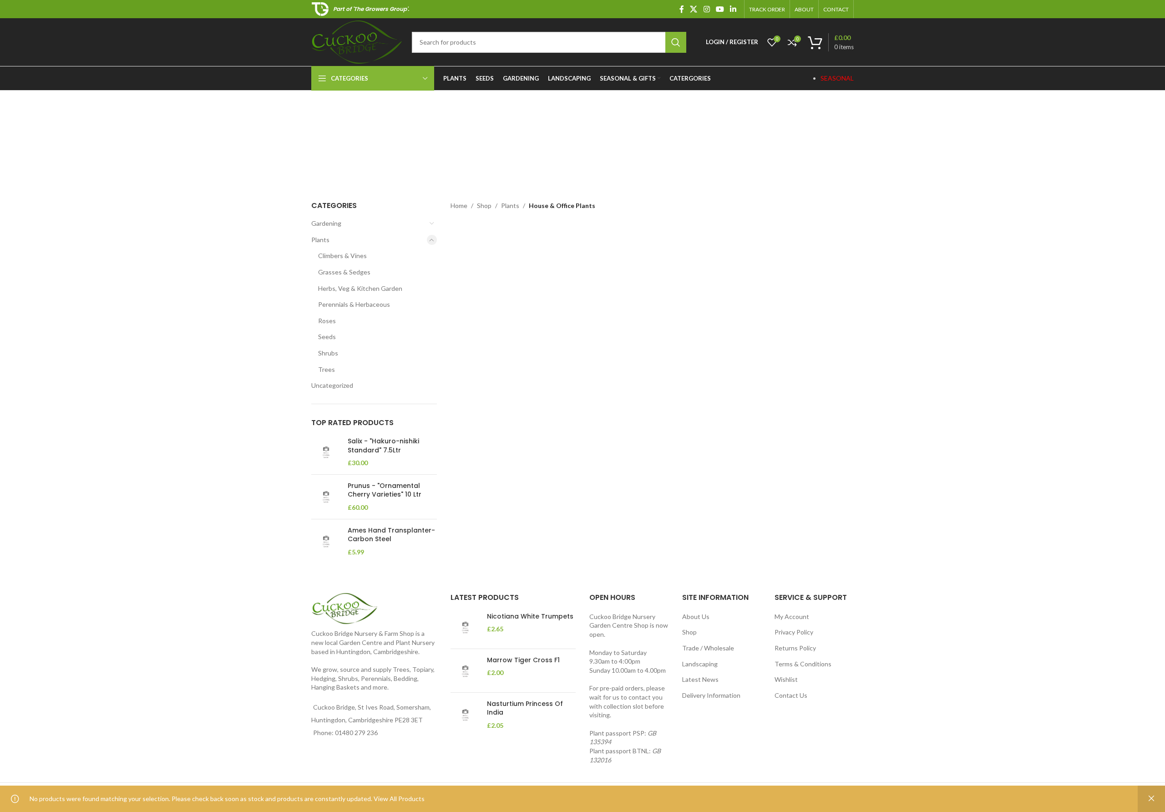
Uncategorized (332, 385)
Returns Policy (795, 648)
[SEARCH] (675, 42)
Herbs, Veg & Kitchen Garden (360, 288)
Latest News (700, 679)
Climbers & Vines (342, 255)
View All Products (399, 798)
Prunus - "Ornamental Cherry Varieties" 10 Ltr (384, 490)
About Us (695, 616)
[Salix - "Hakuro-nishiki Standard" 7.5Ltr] (326, 452)
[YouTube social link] (720, 9)
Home (459, 205)
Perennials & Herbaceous (354, 304)
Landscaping (700, 664)
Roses (327, 321)
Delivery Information (711, 695)
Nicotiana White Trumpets (530, 616)
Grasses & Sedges (344, 272)
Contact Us (791, 695)
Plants (320, 240)
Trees (326, 369)
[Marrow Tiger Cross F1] (465, 670)
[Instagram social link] (706, 9)
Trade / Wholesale (708, 648)
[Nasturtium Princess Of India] (465, 715)
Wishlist (786, 679)
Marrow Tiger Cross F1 (523, 660)
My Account (792, 616)
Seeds (327, 336)
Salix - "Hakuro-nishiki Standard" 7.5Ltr (383, 446)
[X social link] (693, 9)
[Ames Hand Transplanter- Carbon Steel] (326, 541)
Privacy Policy (794, 632)
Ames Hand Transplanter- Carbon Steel (391, 535)
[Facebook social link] (681, 9)
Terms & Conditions (803, 664)
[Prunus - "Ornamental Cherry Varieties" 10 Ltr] (326, 497)
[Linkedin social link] (733, 9)
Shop (484, 205)
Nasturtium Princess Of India (525, 708)
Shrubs (328, 353)
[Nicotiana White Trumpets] (465, 627)
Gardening (326, 223)
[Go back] (404, 136)
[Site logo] (357, 41)
